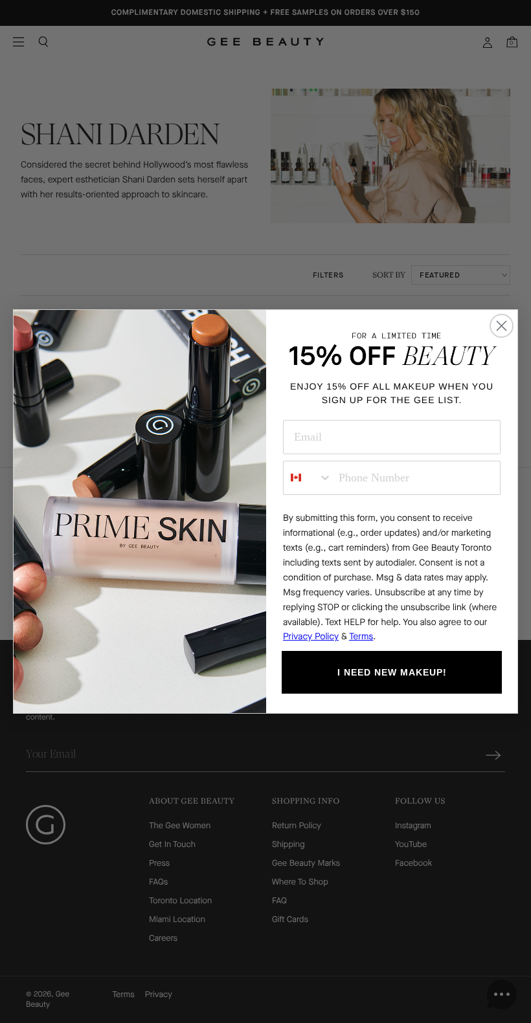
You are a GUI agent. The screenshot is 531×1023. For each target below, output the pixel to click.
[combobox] (308, 477)
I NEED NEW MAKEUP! (392, 672)
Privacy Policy (311, 636)
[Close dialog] (501, 325)
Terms (361, 636)
